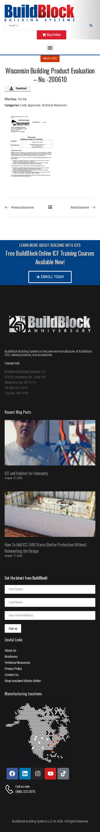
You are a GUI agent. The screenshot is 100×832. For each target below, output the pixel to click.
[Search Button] (91, 25)
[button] (50, 48)
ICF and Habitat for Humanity (26, 473)
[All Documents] (50, 207)
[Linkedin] (25, 774)
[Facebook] (12, 774)
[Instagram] (38, 774)
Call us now (22, 786)
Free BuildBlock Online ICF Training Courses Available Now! (50, 257)
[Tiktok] (63, 774)
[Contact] (10, 789)
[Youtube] (50, 774)
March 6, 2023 (50, 58)
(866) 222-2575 (25, 792)
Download (21, 88)
